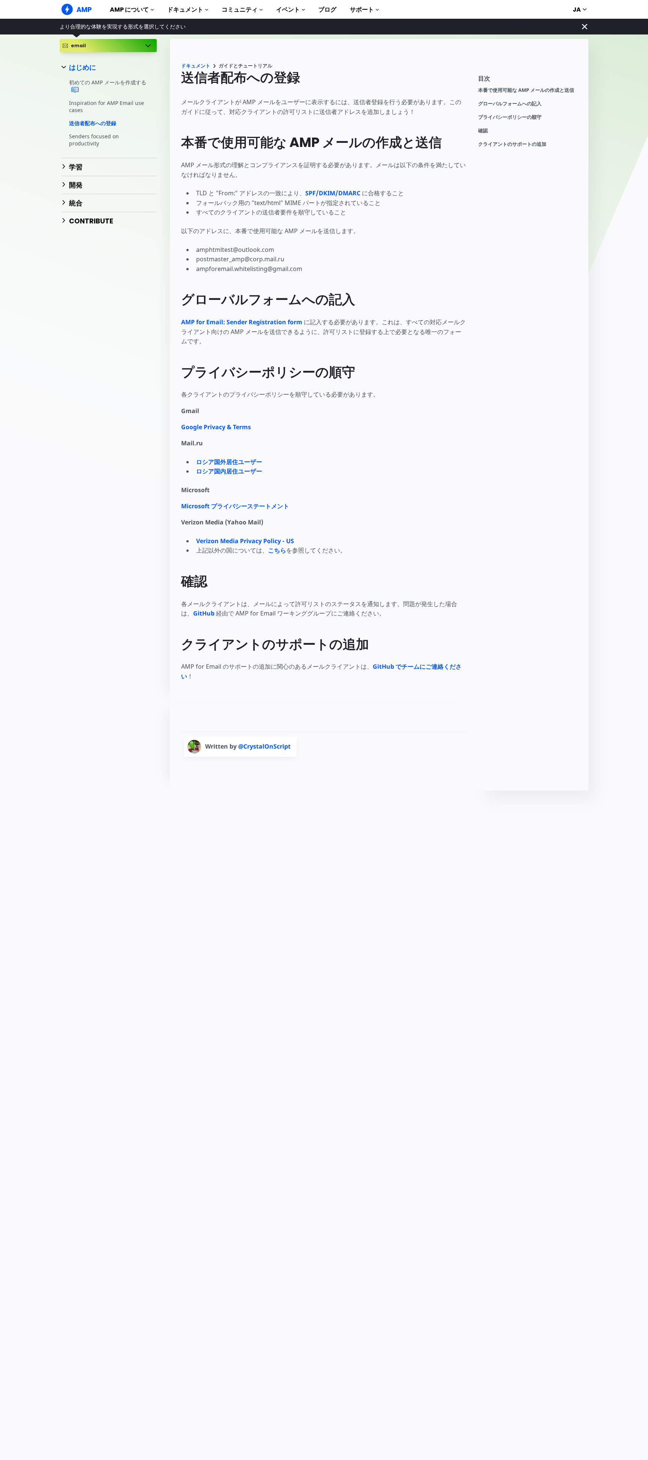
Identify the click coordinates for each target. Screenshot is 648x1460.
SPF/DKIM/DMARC (332, 193)
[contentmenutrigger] (529, 80)
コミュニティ (240, 9)
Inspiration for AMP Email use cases (106, 106)
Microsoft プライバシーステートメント (235, 506)
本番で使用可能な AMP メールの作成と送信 (526, 90)
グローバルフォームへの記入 (510, 103)
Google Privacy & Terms (216, 427)
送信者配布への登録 (92, 123)
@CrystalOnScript (264, 746)
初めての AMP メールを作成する (107, 82)
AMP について (129, 9)
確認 (483, 130)
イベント (288, 9)
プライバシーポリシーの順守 (510, 117)
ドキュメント (185, 9)
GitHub (203, 613)
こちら (277, 550)
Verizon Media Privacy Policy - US (245, 541)
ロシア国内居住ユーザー (229, 471)
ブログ (327, 9)
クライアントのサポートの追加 (512, 144)
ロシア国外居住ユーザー (229, 462)
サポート (362, 9)
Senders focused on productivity (94, 140)
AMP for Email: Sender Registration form (241, 322)
